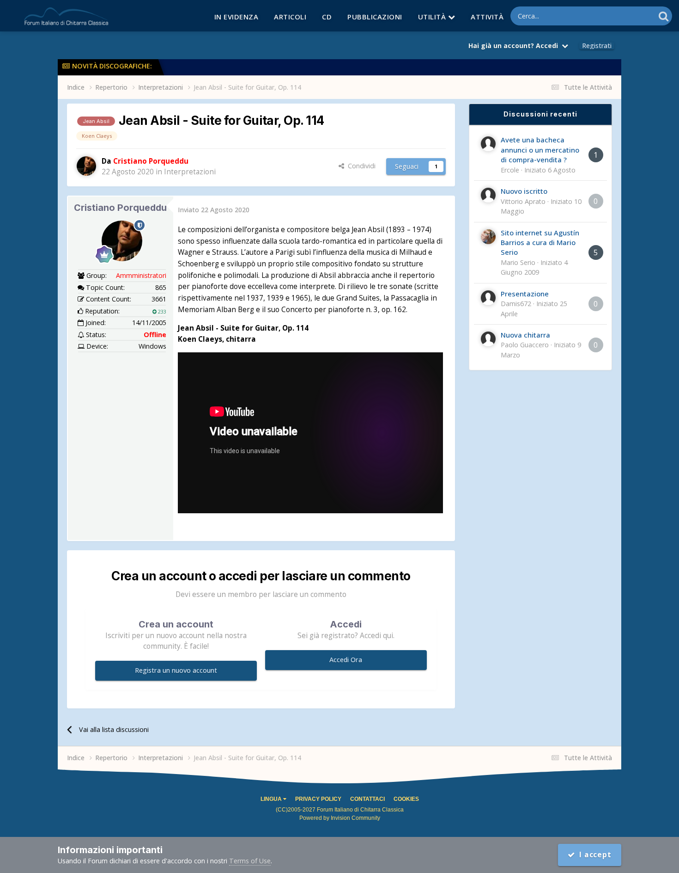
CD (327, 16)
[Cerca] (663, 15)
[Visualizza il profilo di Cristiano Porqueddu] (86, 166)
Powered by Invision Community (339, 818)
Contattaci (367, 799)
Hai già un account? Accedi (515, 45)
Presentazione (525, 293)
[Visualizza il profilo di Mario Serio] (488, 237)
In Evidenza (236, 16)
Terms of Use (250, 860)
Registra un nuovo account (176, 670)
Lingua (272, 799)
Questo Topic (623, 16)
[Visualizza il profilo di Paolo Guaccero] (488, 339)
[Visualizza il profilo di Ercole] (488, 144)
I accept (593, 855)
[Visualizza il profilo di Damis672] (488, 298)
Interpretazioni (190, 172)
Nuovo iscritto (524, 191)
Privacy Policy (318, 799)
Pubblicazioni (374, 16)
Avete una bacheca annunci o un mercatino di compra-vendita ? (540, 149)
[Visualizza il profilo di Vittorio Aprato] (488, 195)
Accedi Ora (345, 659)
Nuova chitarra (525, 334)
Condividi (360, 165)
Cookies (406, 799)
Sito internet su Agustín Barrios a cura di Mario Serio (540, 242)
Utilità (433, 16)
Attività (487, 16)
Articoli (290, 16)
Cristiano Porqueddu (120, 207)
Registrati (597, 45)
